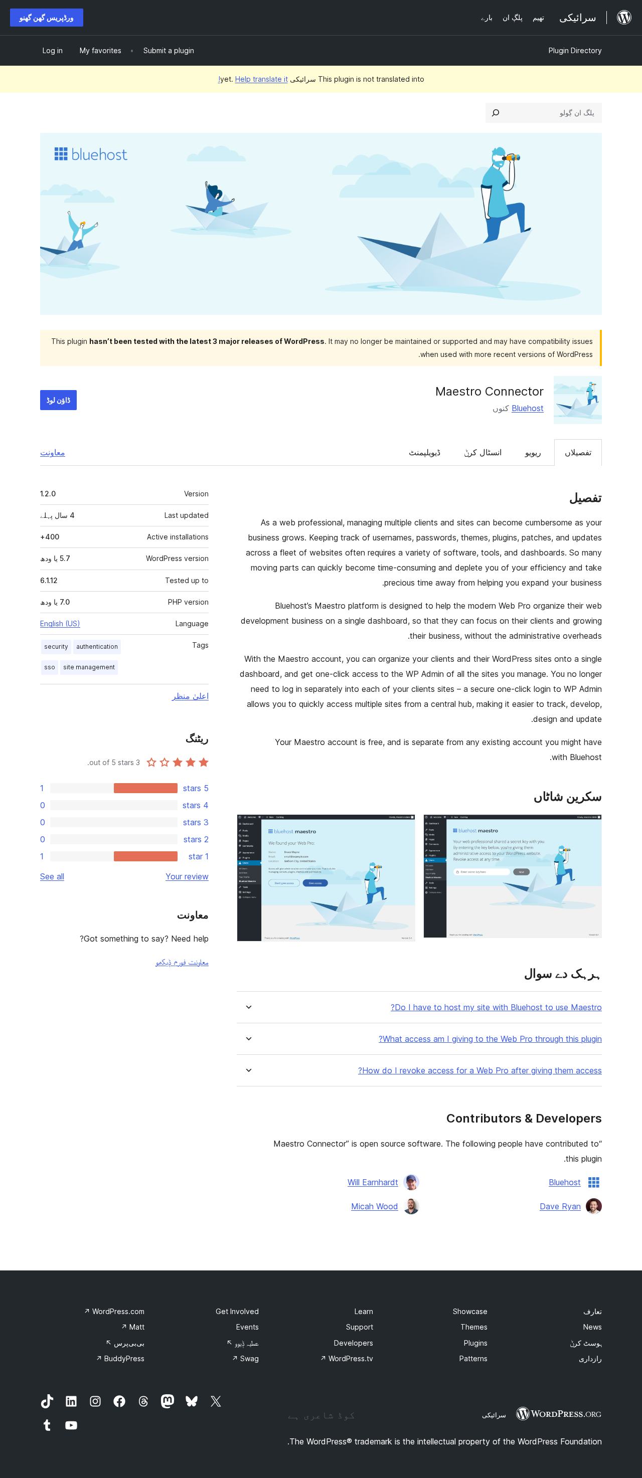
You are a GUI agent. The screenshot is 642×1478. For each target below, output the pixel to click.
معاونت (52, 452)
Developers (353, 1343)
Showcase (470, 1311)
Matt (132, 1327)
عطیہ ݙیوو (242, 1343)
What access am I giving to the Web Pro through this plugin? (490, 1039)
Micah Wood (374, 1206)
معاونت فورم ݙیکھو (182, 962)
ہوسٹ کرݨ (586, 1343)
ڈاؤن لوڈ (58, 400)
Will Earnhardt (373, 1182)
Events (247, 1327)
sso (49, 667)
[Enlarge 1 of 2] (588, 828)
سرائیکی (494, 1415)
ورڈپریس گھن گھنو (47, 17)
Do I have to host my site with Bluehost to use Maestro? (496, 1007)
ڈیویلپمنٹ (424, 452)
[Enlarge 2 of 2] (402, 828)
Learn (364, 1311)
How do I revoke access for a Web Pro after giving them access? (480, 1070)
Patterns (473, 1358)
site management (89, 667)
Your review (187, 876)
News (592, 1327)
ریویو (533, 452)
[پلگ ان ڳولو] (496, 113)
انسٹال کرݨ (483, 452)
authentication (97, 646)
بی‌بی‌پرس (124, 1343)
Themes (474, 1327)
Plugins (476, 1343)
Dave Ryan (560, 1206)
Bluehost (528, 408)
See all (52, 876)
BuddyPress (120, 1358)
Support (359, 1327)
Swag (245, 1358)
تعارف (592, 1311)
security (56, 646)
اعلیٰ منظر (190, 696)
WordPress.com (114, 1311)
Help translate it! (253, 79)
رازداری (590, 1358)
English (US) (60, 623)
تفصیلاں (578, 452)
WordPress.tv (346, 1358)
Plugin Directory (575, 50)
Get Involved (237, 1311)
